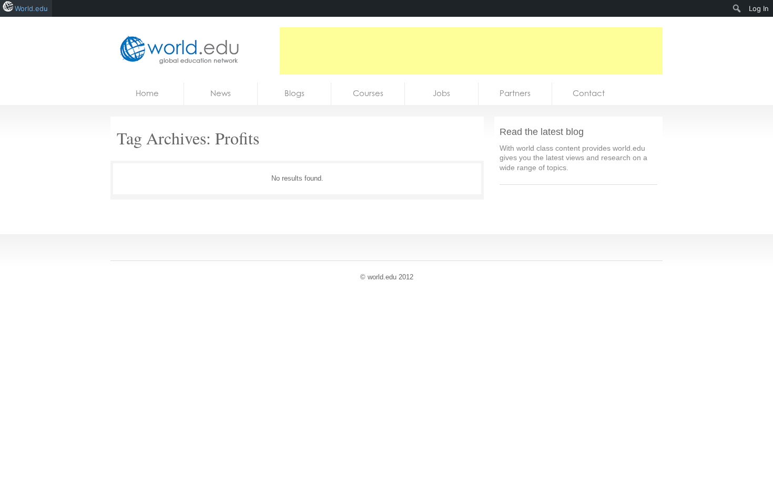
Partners (515, 93)
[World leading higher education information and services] (176, 50)
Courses (368, 93)
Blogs (294, 93)
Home (147, 93)
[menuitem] (737, 8)
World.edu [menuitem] (31, 8)
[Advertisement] (471, 51)
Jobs (441, 93)
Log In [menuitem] (759, 8)
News (220, 93)
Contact (589, 93)
